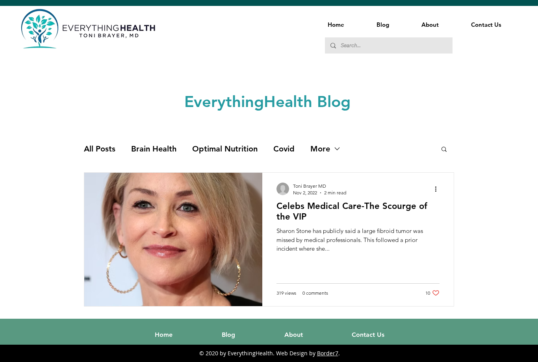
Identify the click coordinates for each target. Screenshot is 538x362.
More (320, 148)
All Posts (99, 148)
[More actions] (438, 189)
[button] (444, 150)
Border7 (327, 353)
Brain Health (153, 148)
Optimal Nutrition (225, 148)
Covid (284, 148)
